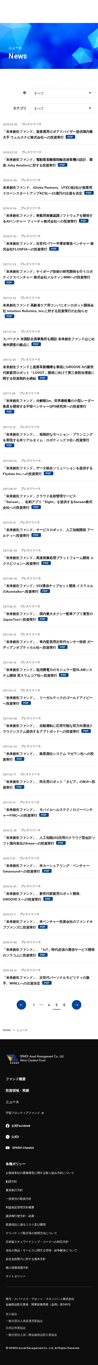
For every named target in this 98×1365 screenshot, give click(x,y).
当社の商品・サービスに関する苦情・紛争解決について (41, 1250)
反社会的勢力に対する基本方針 (26, 1259)
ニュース (12, 1102)
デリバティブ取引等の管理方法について (31, 1233)
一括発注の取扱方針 (18, 1198)
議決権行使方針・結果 (20, 1216)
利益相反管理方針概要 (20, 1207)
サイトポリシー (16, 1276)
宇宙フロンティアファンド (23, 1113)
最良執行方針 (14, 1190)
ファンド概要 (16, 1079)
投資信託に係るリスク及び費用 (26, 1224)
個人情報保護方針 (17, 1267)
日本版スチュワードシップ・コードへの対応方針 (37, 1241)
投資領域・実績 (17, 1090)
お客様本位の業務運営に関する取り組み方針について (40, 1173)
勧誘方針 (11, 1181)
